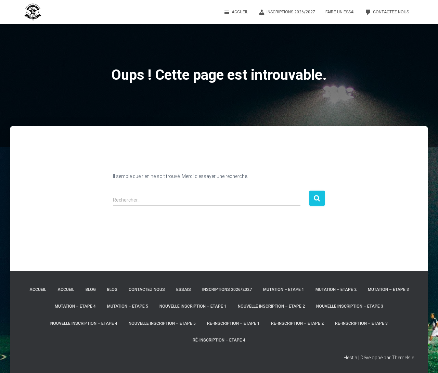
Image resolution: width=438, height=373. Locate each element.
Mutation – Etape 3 (388, 289)
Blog (91, 289)
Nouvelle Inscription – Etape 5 (162, 323)
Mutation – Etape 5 (127, 306)
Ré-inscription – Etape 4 (219, 340)
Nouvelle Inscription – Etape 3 (349, 306)
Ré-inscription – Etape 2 (297, 323)
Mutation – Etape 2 (336, 289)
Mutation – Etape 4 (75, 306)
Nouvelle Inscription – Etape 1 (193, 306)
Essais (183, 289)
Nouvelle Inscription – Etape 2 (271, 306)
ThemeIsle (403, 357)
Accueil (240, 12)
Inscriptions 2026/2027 (291, 12)
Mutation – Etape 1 (283, 289)
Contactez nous (391, 12)
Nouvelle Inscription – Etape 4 (83, 323)
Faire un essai (340, 12)
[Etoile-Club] (33, 12)
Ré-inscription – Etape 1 (233, 323)
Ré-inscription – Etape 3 (361, 323)
